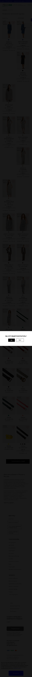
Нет (20, 340)
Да (11, 340)
